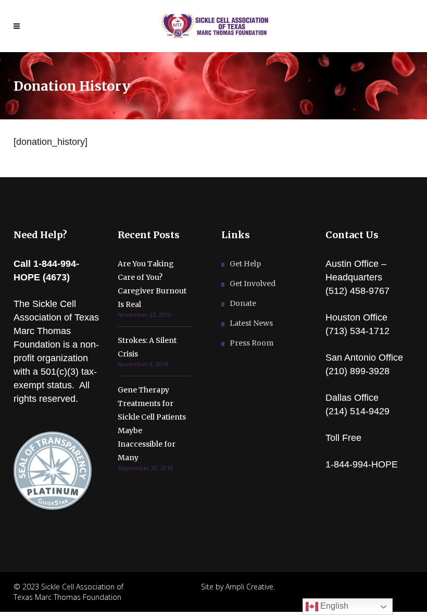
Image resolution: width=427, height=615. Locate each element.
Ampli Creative (249, 587)
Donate (243, 303)
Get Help (245, 263)
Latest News (251, 323)
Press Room (251, 343)
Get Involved (252, 283)
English (333, 605)
